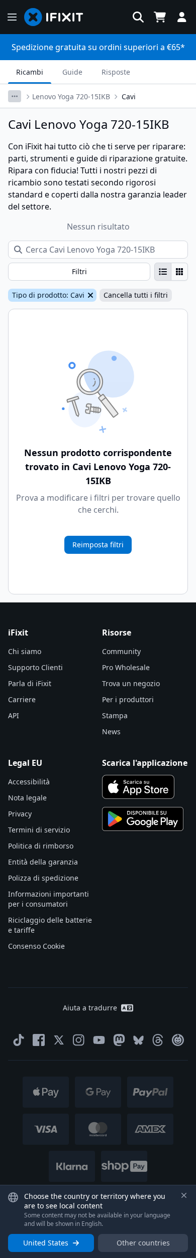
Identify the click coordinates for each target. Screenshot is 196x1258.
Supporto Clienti (35, 667)
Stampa (115, 715)
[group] (171, 272)
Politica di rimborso (40, 846)
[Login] (182, 17)
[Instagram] (79, 1040)
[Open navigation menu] (12, 17)
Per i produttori (128, 699)
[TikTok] (19, 1040)
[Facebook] (39, 1040)
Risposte (116, 72)
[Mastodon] (119, 1040)
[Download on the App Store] (138, 787)
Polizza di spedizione (43, 878)
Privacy (20, 813)
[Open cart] (160, 17)
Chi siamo (24, 651)
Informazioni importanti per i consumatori (48, 899)
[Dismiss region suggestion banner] (184, 1195)
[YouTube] (99, 1040)
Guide (72, 72)
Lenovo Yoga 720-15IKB (71, 96)
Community (121, 651)
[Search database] (138, 17)
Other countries (143, 1242)
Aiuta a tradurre (90, 1007)
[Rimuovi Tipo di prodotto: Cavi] (89, 295)
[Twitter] (59, 1040)
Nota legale (27, 797)
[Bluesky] (138, 1040)
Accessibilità (29, 781)
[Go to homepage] (57, 17)
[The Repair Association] (178, 1040)
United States (45, 1242)
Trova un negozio (131, 683)
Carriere (22, 699)
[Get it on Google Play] (142, 819)
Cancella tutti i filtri (136, 295)
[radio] (162, 272)
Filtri (79, 271)
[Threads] (158, 1040)
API (13, 715)
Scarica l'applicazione (144, 762)
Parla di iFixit (29, 683)
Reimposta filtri (98, 544)
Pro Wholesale (126, 667)
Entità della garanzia (43, 862)
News (111, 731)
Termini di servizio (39, 829)
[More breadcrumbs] (14, 96)
